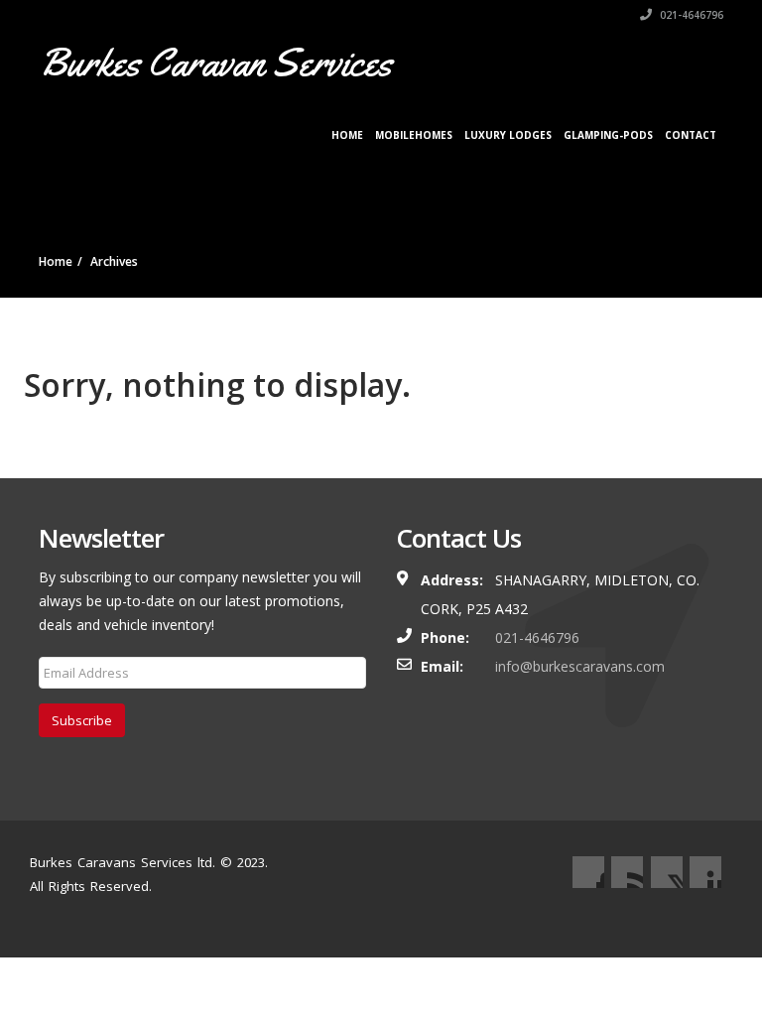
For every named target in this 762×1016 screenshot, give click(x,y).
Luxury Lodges (508, 135)
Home (347, 135)
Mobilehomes (413, 135)
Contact (690, 135)
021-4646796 (690, 15)
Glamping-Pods (608, 135)
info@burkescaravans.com (580, 666)
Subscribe (82, 720)
